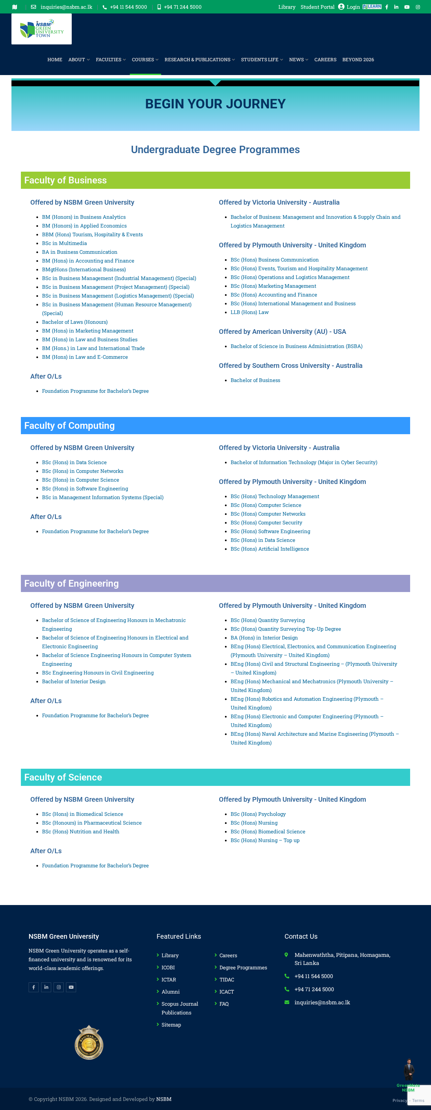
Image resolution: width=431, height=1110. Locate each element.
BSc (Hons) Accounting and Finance (274, 294)
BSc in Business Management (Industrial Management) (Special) (119, 278)
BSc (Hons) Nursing (254, 822)
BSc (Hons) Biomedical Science (268, 831)
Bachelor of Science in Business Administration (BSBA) (297, 346)
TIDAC (227, 979)
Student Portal (318, 6)
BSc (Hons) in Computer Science (80, 479)
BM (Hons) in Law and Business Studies (89, 339)
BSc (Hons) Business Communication (275, 259)
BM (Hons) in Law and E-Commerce (85, 356)
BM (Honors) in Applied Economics (84, 225)
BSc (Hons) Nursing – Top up (265, 840)
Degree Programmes (243, 967)
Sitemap (171, 1024)
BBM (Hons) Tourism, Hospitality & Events (92, 234)
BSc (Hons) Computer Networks (268, 513)
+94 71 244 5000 (183, 6)
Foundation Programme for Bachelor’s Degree (95, 390)
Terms (418, 1100)
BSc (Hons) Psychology (258, 813)
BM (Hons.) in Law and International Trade (93, 348)
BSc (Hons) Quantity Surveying (268, 620)
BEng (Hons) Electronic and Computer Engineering (292, 716)
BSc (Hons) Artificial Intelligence (270, 548)
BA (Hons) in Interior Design (264, 637)
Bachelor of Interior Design (74, 681)
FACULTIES (108, 59)
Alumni (171, 991)
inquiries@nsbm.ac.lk (67, 6)
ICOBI (168, 967)
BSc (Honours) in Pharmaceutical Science (92, 822)
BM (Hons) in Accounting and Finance (88, 260)
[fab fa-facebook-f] (387, 7)
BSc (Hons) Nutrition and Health (81, 831)
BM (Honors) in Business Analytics (84, 216)
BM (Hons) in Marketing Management (87, 330)
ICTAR (169, 979)
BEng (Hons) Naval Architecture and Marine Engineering (300, 733)
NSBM (164, 1099)
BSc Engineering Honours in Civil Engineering (98, 672)
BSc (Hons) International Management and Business (293, 303)
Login (353, 6)
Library (287, 6)
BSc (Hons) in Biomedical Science (82, 813)
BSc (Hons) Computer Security (266, 522)
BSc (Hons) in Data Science (74, 462)
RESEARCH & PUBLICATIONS (197, 59)
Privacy (400, 1100)
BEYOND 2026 (358, 59)
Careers (228, 955)
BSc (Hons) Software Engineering (270, 531)
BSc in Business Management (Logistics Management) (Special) (118, 295)
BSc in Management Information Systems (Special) (103, 497)
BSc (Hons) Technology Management (275, 496)
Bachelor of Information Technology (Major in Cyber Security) (304, 462)
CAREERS (325, 59)
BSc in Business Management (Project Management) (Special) (116, 286)
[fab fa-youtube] (407, 7)
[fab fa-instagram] (417, 7)
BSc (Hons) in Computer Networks (82, 470)
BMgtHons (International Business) (84, 269)
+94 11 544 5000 (128, 6)
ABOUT (76, 59)
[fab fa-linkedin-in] (396, 7)
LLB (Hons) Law (250, 312)
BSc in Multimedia (64, 243)
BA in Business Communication (80, 251)
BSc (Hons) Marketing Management (273, 285)
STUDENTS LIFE (259, 59)
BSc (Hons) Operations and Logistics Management (290, 277)
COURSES (143, 59)
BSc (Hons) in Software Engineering (85, 488)
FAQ (224, 1003)
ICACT (227, 991)
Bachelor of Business (255, 380)
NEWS (296, 59)
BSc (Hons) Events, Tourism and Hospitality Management (299, 268)
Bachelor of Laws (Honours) (75, 321)
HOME (54, 59)
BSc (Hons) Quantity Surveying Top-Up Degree (286, 628)
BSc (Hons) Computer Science (266, 504)
